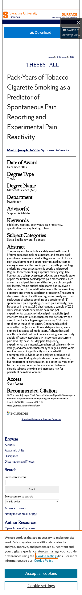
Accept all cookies (41, 573)
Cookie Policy (43, 560)
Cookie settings (47, 556)
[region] (41, 562)
